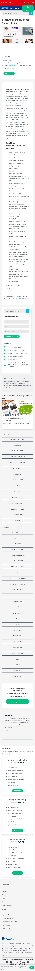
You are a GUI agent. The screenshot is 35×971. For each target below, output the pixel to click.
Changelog (5, 902)
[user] (16, 8)
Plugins (4, 895)
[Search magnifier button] (31, 13)
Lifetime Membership (17, 839)
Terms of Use (6, 925)
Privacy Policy (6, 928)
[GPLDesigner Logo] (5, 8)
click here (14, 299)
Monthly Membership (17, 760)
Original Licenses (7, 905)
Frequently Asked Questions (10, 921)
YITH (3, 898)
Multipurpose (10, 68)
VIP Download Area (7, 918)
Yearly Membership (17, 800)
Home (3, 888)
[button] (33, 3)
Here (29, 65)
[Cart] (18, 8)
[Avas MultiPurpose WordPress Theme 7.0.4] (17, 408)
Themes (27, 63)
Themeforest (11, 65)
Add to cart (9, 73)
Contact (4, 909)
